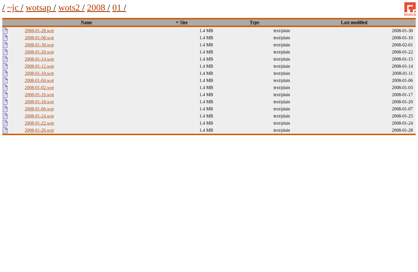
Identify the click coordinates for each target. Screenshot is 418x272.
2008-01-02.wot (39, 87)
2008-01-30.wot (39, 44)
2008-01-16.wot (39, 94)
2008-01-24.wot (39, 116)
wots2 (71, 7)
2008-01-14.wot (39, 59)
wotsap (41, 7)
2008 (98, 7)
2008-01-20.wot (39, 52)
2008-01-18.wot (39, 101)
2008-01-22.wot (39, 123)
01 (119, 7)
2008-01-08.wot (39, 37)
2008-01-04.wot (39, 80)
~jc (15, 7)
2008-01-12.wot (39, 66)
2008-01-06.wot (39, 108)
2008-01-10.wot (39, 73)
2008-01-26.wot (39, 130)
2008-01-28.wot (39, 30)
